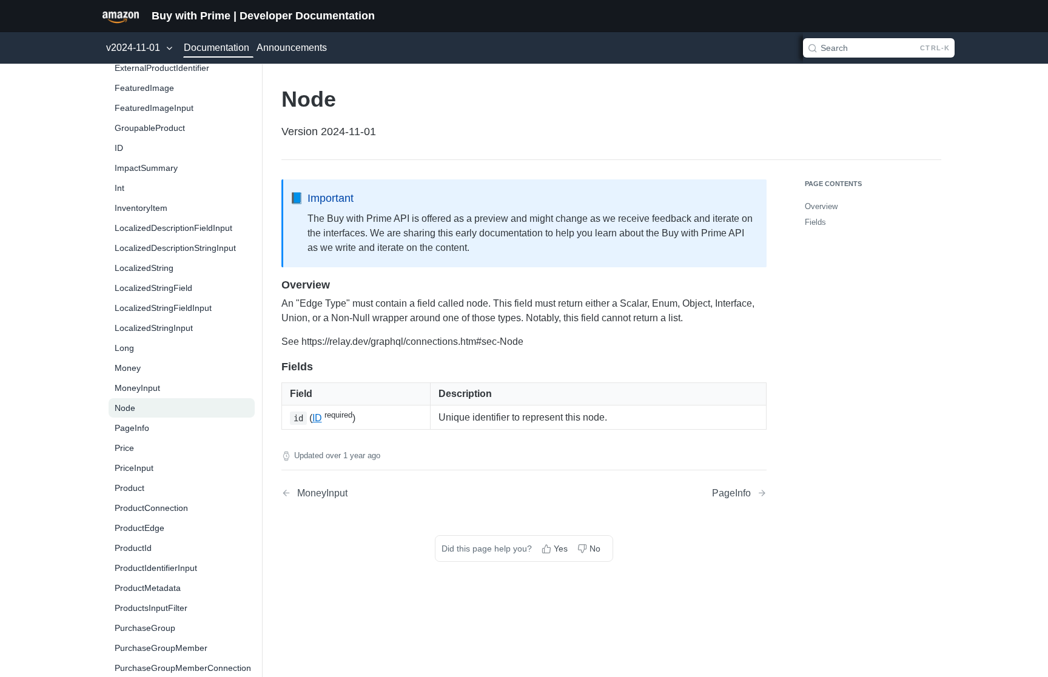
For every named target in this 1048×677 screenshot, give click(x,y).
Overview (821, 206)
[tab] (120, 15)
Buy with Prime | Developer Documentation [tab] (263, 16)
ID (317, 418)
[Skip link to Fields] (273, 366)
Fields (815, 222)
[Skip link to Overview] (273, 284)
